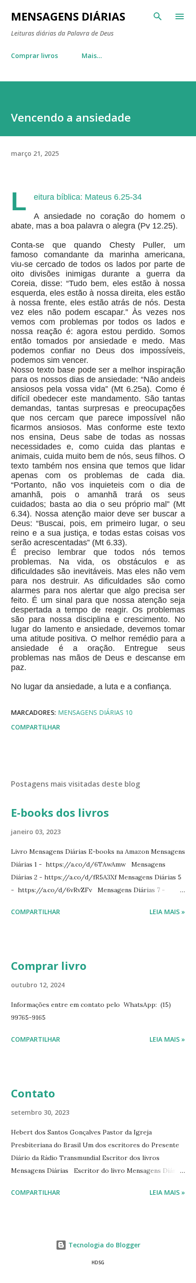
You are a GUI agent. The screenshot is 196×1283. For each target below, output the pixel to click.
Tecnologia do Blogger (103, 1244)
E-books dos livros (60, 812)
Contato (33, 1093)
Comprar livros (34, 55)
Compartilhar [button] (35, 727)
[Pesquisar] (157, 16)
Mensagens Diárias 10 (95, 712)
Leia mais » (167, 911)
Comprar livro (49, 965)
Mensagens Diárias (68, 16)
